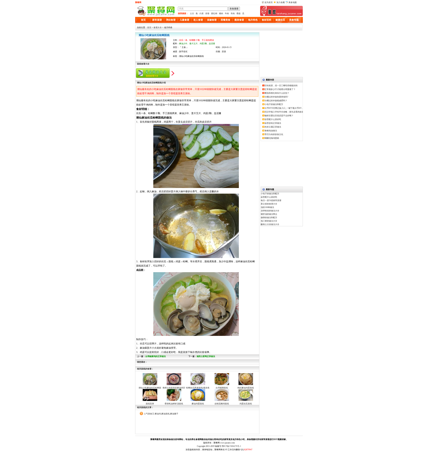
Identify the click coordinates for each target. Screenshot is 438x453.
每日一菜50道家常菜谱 (271, 200)
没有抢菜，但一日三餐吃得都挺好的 (281, 85)
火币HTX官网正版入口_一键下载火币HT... (284, 108)
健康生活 (280, 20)
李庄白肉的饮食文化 (274, 134)
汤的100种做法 (267, 207)
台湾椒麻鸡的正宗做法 (155, 356)
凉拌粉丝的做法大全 (270, 211)
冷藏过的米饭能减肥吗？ (276, 100)
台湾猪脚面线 (222, 388)
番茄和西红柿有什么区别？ (277, 93)
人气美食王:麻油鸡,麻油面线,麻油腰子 (161, 414)
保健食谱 (212, 20)
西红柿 (214, 13)
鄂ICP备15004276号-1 (231, 446)
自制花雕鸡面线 (222, 403)
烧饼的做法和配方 (269, 217)
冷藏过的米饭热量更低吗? (276, 97)
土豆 (192, 13)
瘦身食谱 (239, 20)
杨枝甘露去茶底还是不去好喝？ (279, 115)
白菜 (201, 13)
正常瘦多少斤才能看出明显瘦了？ (280, 89)
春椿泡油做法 (271, 130)
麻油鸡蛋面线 (198, 403)
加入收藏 (280, 2)
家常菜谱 (157, 20)
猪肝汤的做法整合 (269, 214)
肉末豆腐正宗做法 (273, 127)
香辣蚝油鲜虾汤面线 (174, 403)
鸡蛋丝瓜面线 (246, 403)
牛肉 (227, 13)
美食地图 (292, 2)
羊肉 (233, 13)
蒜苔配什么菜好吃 (273, 119)
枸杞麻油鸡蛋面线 (245, 388)
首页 (143, 20)
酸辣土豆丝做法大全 (270, 224)
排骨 (207, 13)
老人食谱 (198, 20)
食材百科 (266, 20)
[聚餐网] (155, 15)
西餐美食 (225, 20)
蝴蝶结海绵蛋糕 (272, 138)
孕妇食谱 (171, 20)
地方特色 (253, 20)
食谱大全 (157, 27)
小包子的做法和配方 (274, 104)
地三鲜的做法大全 (269, 221)
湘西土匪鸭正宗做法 (206, 356)
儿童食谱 (184, 20)
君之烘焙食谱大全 (269, 204)
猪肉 (221, 13)
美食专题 (294, 20)
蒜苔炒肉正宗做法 (273, 123)
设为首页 (269, 2)
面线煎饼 (150, 403)
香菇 (238, 13)
